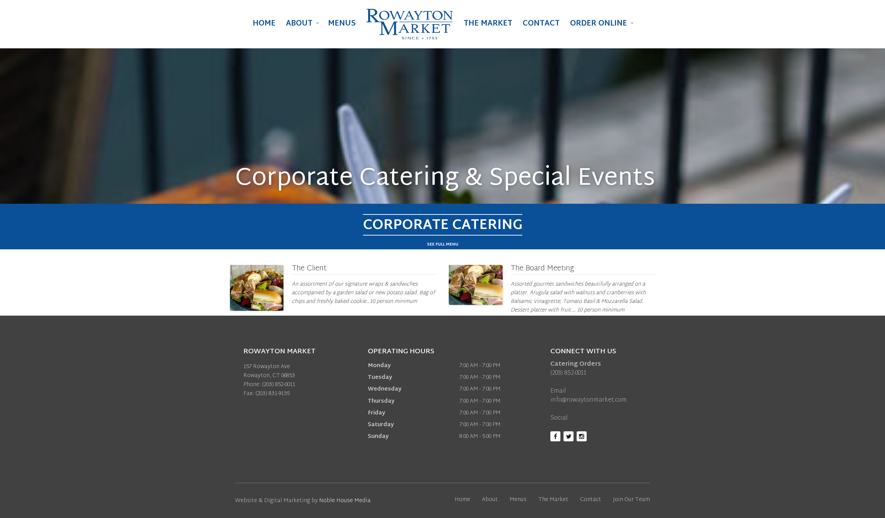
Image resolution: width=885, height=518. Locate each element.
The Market (488, 24)
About (299, 24)
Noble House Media (345, 501)
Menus (342, 24)
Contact (541, 24)
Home (264, 24)
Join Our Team (631, 500)
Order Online (598, 24)
